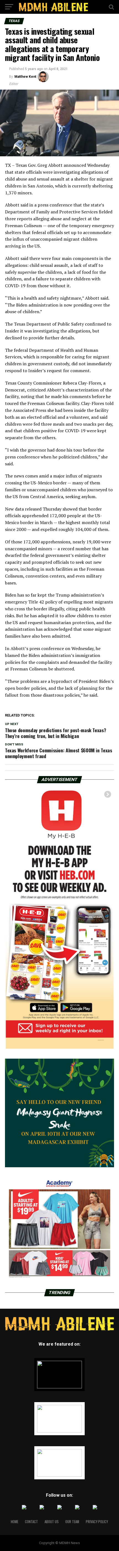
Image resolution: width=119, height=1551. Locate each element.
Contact (31, 1521)
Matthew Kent (25, 77)
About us (52, 1521)
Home (14, 1521)
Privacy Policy (97, 1521)
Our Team (72, 1521)
